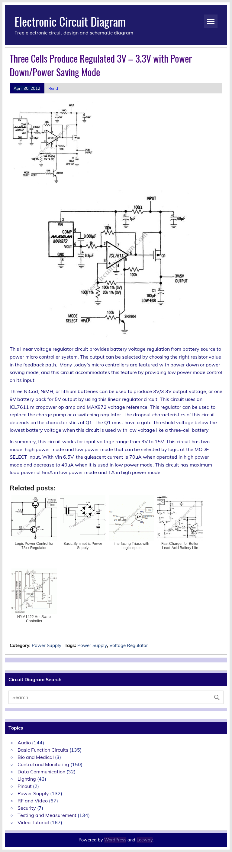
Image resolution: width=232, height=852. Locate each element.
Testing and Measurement (47, 815)
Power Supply (46, 645)
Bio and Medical (36, 757)
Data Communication (41, 772)
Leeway (145, 840)
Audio (24, 743)
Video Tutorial (33, 822)
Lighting (27, 779)
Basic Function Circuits (43, 750)
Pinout (25, 786)
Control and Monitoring (43, 764)
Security (27, 808)
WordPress (115, 840)
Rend (53, 88)
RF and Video (33, 801)
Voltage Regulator (128, 645)
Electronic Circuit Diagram (70, 21)
